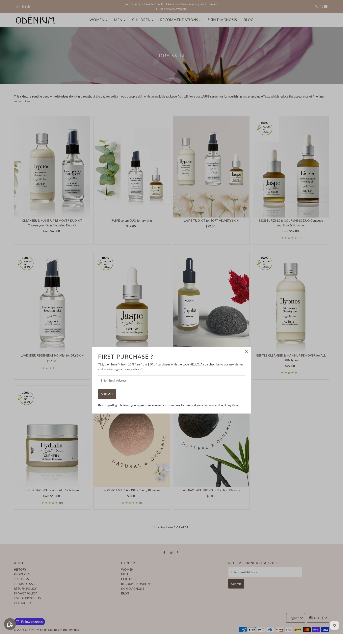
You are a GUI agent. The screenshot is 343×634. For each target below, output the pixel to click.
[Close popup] (246, 351)
